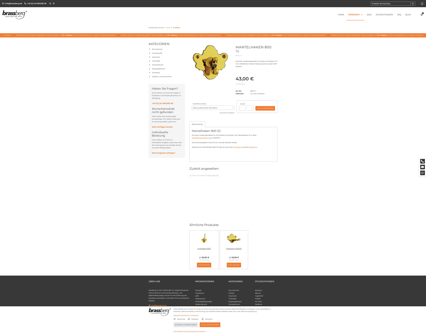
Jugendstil (259, 296)
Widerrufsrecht (201, 304)
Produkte (353, 15)
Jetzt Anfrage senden (162, 127)
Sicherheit (156, 73)
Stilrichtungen (384, 15)
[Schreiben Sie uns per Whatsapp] (422, 173)
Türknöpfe (156, 61)
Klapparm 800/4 (234, 249)
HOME (341, 15)
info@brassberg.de (13, 3)
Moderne (258, 304)
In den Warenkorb (265, 108)
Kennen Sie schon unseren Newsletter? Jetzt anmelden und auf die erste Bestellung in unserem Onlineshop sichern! (60, 35)
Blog (408, 15)
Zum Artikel (204, 265)
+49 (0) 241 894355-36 (36, 3)
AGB (197, 296)
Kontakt (198, 290)
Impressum (199, 293)
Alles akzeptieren (210, 325)
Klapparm (253, 147)
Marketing (208, 319)
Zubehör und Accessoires (162, 77)
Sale (369, 15)
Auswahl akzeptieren (186, 325)
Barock (258, 293)
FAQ (399, 15)
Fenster (231, 293)
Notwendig (181, 319)
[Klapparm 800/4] (234, 238)
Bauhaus (258, 290)
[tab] (197, 124)
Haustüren (156, 57)
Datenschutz (200, 299)
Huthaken (237, 147)
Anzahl (242, 104)
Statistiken (195, 319)
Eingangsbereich (158, 69)
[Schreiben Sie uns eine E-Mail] (422, 167)
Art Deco (258, 302)
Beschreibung (197, 124)
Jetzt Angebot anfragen (163, 153)
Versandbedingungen (203, 302)
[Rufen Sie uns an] (422, 161)
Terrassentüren (157, 65)
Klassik (257, 299)
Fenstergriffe (157, 53)
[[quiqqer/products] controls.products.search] (413, 3)
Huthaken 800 (204, 249)
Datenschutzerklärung (181, 315)
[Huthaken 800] (204, 238)
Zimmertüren (157, 49)
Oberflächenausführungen (202, 138)
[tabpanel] (233, 140)
